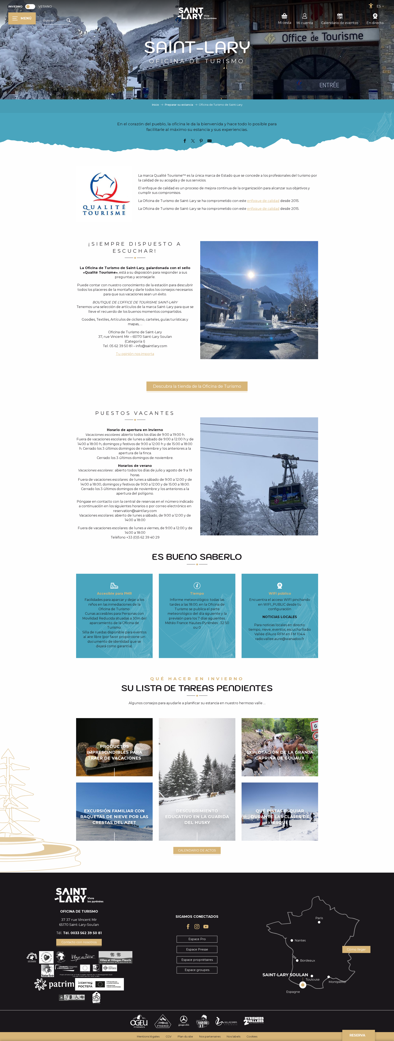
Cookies (252, 1036)
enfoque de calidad (263, 201)
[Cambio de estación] (31, 6)
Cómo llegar (356, 949)
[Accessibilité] (371, 5)
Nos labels (233, 1036)
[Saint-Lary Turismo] (197, 13)
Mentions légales (148, 1036)
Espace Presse (197, 949)
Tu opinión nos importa (135, 354)
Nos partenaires (209, 1036)
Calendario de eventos (339, 23)
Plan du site (185, 1036)
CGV (168, 1036)
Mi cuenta (304, 23)
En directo (375, 23)
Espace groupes (197, 970)
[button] (57, 20)
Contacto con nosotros (79, 942)
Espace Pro (197, 939)
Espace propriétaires (197, 960)
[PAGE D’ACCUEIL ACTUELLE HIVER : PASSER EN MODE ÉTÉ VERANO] (30, 6)
